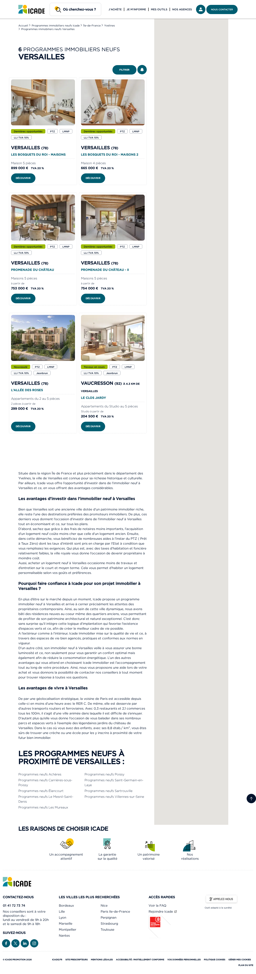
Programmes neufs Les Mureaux (43, 807)
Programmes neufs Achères (39, 774)
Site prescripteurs (76, 959)
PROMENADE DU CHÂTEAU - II (105, 270)
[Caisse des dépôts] (160, 937)
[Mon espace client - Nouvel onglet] (200, 9)
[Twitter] (15, 943)
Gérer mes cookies (239, 959)
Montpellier (67, 929)
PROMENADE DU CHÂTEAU (32, 270)
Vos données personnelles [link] (184, 959)
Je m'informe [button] (136, 9)
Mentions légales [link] (102, 959)
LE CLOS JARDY (93, 398)
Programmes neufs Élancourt (41, 791)
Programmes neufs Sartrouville (108, 791)
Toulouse (107, 929)
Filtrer (124, 69)
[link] (31, 9)
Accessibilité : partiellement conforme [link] (140, 959)
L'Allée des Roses (27, 390)
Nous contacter (222, 9)
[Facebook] (6, 943)
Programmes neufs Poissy (104, 774)
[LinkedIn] (25, 943)
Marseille (65, 923)
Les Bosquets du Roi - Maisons (38, 154)
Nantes (64, 935)
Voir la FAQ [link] (157, 905)
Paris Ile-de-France (115, 911)
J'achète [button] (115, 9)
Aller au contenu (14, 3)
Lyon (62, 917)
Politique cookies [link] (214, 959)
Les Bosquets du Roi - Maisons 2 (109, 154)
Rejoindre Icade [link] (161, 911)
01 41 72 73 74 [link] (14, 905)
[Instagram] (34, 943)
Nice (104, 905)
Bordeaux (66, 905)
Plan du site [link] (245, 965)
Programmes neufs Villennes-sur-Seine (114, 797)
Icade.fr (57, 959)
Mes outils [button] (159, 9)
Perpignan (108, 917)
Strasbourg (109, 923)
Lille (62, 911)
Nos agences (182, 9)
